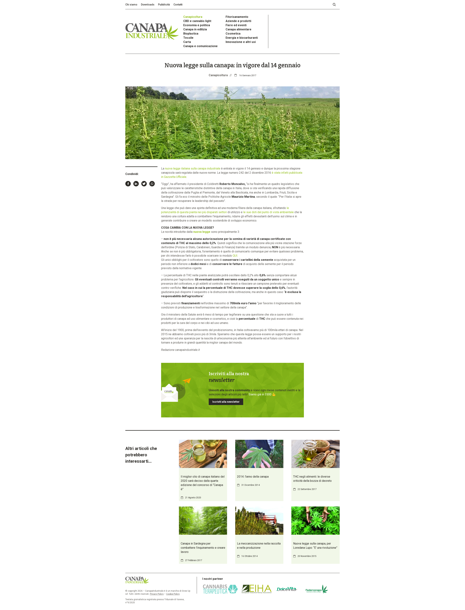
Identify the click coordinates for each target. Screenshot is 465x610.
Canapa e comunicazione (200, 46)
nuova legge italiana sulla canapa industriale (192, 168)
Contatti (178, 4)
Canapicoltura (192, 17)
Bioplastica (190, 33)
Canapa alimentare (238, 29)
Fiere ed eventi (236, 25)
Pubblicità (164, 4)
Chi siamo (131, 4)
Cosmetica (233, 33)
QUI (235, 255)
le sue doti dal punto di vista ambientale (268, 212)
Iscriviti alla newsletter (226, 401)
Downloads (147, 4)
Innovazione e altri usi (241, 42)
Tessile (188, 37)
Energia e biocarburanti (242, 37)
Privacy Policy (157, 594)
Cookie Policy (173, 594)
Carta (187, 42)
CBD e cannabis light (197, 21)
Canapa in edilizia (195, 29)
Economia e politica (196, 25)
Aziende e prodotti (238, 21)
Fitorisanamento (237, 17)
